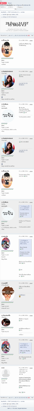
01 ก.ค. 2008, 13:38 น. (23, 40)
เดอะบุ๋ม (5, 236)
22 (19, 35)
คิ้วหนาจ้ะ (6, 40)
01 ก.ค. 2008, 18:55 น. (23, 367)
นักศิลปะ (14, 14)
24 (23, 35)
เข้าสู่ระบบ (18, 5)
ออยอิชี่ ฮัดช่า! (22, 295)
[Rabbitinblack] (2, 97)
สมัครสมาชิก (27, 5)
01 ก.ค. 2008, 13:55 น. (23, 202)
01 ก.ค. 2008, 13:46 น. (23, 104)
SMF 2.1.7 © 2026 (12, 408)
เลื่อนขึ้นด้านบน (4, 397)
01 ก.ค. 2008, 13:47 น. (23, 138)
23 (21, 35)
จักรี (17, 14)
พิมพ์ (32, 35)
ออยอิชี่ (5, 283)
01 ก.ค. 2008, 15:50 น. (23, 283)
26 (26, 35)
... (14, 35)
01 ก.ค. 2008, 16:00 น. (23, 315)
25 (24, 35)
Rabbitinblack (8, 71)
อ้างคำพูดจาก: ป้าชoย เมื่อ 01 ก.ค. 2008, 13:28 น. (24, 242)
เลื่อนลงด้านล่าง (4, 35)
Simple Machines (22, 408)
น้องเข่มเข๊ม (6, 315)
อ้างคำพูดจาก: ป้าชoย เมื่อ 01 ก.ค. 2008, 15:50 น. (24, 345)
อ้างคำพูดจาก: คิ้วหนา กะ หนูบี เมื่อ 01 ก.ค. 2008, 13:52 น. (24, 207)
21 (17, 35)
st (3, 368)
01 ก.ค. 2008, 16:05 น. (23, 339)
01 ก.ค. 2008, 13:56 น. (23, 236)
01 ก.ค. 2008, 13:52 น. (23, 171)
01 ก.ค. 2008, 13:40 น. (23, 71)
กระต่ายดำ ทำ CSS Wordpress (23, 84)
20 (15, 35)
